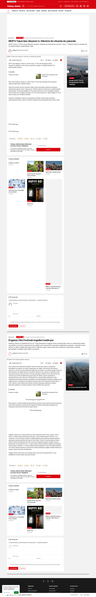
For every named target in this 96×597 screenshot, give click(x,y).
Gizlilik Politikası (6, 592)
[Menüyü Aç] (23, 6)
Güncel (15, 50)
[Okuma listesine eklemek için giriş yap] (61, 60)
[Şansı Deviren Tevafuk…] (77, 72)
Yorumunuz (16, 303)
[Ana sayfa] (8, 11)
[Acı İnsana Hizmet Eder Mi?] (77, 374)
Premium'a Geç (70, 6)
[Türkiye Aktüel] (14, 6)
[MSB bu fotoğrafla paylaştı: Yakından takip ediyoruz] (54, 235)
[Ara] (77, 6)
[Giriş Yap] (84, 6)
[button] (80, 6)
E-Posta (38, 316)
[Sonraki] (87, 72)
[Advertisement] (48, 25)
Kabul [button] (16, 592)
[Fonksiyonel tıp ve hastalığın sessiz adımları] (17, 235)
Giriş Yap (22, 326)
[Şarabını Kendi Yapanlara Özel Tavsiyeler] (49, 76)
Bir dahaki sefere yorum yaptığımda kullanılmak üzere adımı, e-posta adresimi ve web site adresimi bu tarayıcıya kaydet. (35, 322)
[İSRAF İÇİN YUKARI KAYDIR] (54, 169)
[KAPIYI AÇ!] (35, 235)
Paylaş (87, 594)
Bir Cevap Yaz (14, 297)
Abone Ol (48, 149)
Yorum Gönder (13, 326)
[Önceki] (68, 72)
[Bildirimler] (87, 6)
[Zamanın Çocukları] (22, 76)
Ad (10, 316)
